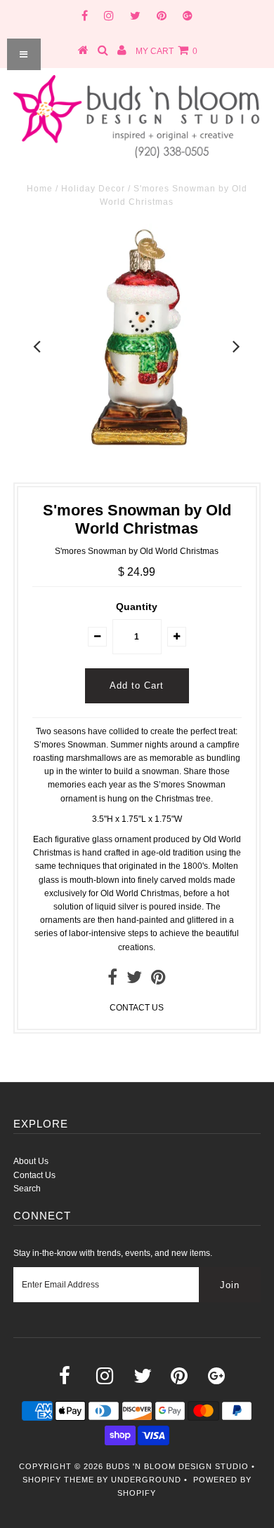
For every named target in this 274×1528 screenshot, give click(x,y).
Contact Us (34, 1175)
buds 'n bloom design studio (177, 1466)
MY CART (166, 51)
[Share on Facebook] (112, 980)
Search (27, 1189)
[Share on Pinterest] (158, 980)
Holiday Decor (93, 189)
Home (40, 189)
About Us (30, 1161)
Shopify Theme (58, 1479)
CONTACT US (137, 1008)
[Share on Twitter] (134, 980)
